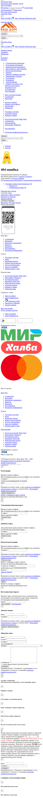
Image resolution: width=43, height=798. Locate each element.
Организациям (10, 123)
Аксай (21, 3)
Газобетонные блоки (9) (17, 187)
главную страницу (25, 176)
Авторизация (16, 604)
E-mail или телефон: (8, 566)
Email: (3, 602)
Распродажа (9, 106)
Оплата (18, 203)
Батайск (15, 3)
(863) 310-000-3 (6, 5)
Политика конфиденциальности (16, 132)
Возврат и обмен (11, 115)
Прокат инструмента (12, 104)
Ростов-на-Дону (6, 3)
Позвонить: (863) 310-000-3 (10, 195)
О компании (9, 97)
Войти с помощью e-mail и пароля (13, 495)
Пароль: (3, 570)
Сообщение (5, 662)
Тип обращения (7, 644)
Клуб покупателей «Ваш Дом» (16, 119)
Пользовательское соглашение (11, 461)
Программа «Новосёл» (13, 125)
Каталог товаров (11, 102)
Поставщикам (10, 128)
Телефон (4, 642)
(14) (18, 184)
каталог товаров (18, 178)
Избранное (9, 108)
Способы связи (6, 14)
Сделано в (4, 465)
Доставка (12, 203)
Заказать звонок (10, 305)
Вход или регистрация (9, 12)
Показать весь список (8, 191)
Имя (3, 637)
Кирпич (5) (13, 186)
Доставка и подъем (12, 112)
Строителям (9, 121)
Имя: (2, 483)
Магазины (8, 98)
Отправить (5, 768)
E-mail (3, 639)
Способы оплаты (11, 113)
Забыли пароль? (6, 572)
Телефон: (4, 479)
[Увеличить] (8, 234)
